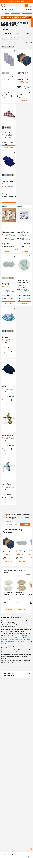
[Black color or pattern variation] (10, 331)
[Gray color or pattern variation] (10, 278)
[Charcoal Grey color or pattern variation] (8, 73)
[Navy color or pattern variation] (3, 127)
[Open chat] (32, 22)
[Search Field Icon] (26, 5)
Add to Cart (8, 100)
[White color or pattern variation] (5, 73)
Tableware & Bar (15, 13)
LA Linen (3, 660)
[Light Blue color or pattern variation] (3, 278)
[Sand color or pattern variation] (8, 331)
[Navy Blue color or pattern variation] (18, 73)
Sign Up (25, 524)
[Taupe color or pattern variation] (10, 127)
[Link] (24, 76)
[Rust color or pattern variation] (12, 278)
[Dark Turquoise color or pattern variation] (8, 175)
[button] (29, 43)
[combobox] (15, 5)
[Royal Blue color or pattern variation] (3, 175)
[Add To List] (14, 51)
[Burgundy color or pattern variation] (28, 73)
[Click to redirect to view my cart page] (30, 6)
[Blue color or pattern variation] (3, 73)
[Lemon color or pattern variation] (8, 278)
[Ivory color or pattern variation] (5, 278)
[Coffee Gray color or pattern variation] (21, 73)
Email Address (7, 521)
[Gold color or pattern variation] (5, 175)
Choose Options (9, 147)
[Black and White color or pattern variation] (8, 127)
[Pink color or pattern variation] (25, 73)
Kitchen (7, 13)
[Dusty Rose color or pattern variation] (10, 175)
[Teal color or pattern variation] (23, 73)
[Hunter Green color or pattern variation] (12, 175)
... (2, 13)
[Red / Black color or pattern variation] (5, 331)
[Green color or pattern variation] (12, 331)
